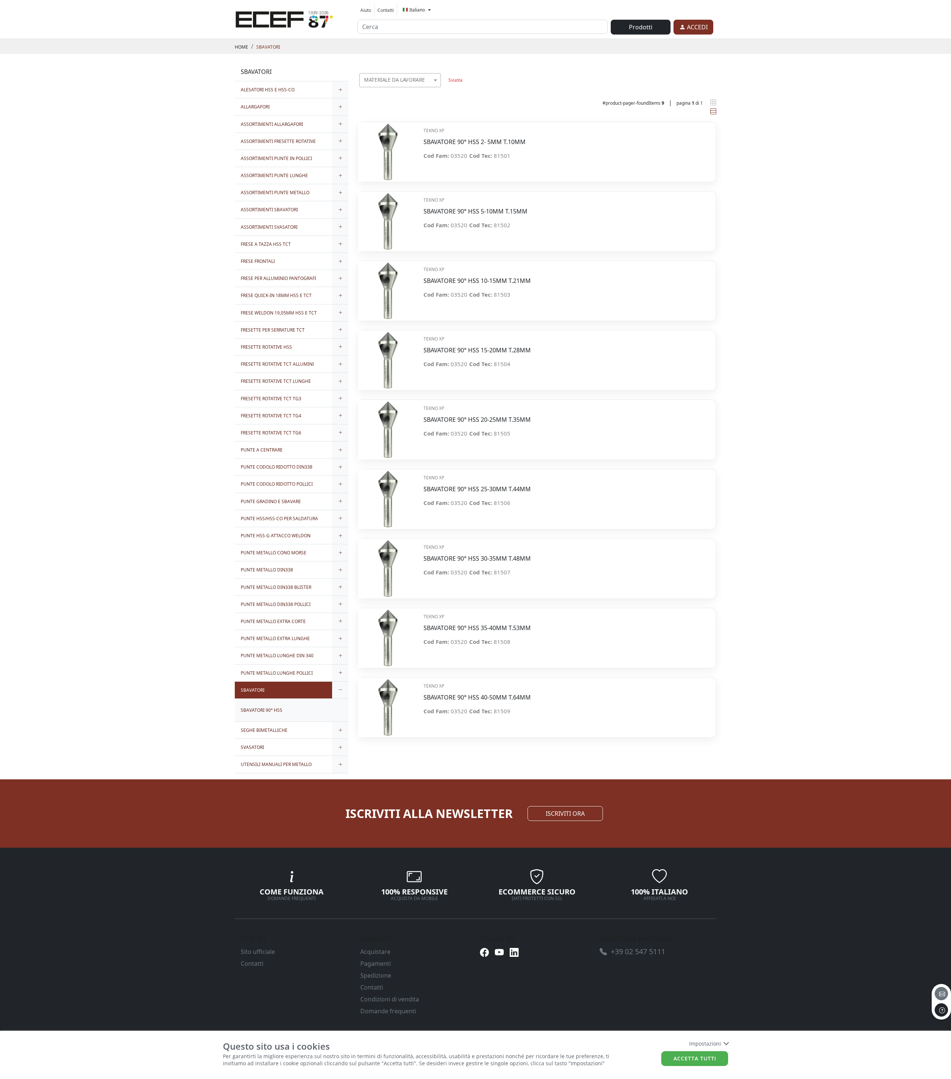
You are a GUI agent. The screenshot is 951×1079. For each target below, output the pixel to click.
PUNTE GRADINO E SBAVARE (271, 501)
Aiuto (365, 10)
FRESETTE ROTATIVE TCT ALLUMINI (277, 364)
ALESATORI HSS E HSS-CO (268, 90)
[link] (284, 18)
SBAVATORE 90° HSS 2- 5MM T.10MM (474, 142)
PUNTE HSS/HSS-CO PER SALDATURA (279, 518)
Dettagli (387, 147)
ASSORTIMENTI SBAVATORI (269, 209)
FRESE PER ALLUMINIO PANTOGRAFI (278, 278)
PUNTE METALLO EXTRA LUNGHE (275, 638)
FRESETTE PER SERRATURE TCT (273, 330)
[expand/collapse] (340, 89)
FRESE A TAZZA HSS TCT (266, 244)
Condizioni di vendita (389, 999)
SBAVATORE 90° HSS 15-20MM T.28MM (477, 350)
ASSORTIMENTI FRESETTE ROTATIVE (278, 141)
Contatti (385, 10)
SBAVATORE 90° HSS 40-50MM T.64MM (477, 697)
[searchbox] (437, 89)
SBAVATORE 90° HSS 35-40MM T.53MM (477, 628)
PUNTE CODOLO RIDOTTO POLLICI (277, 484)
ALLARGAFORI (255, 107)
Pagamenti (375, 963)
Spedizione (375, 975)
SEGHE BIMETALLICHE (264, 730)
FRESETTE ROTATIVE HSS (266, 347)
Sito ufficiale (258, 952)
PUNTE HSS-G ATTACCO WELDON (276, 535)
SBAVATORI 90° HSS (261, 710)
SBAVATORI (268, 47)
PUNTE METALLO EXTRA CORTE (273, 621)
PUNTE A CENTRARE (262, 450)
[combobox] (400, 80)
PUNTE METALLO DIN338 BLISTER (276, 587)
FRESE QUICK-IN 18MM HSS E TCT (276, 295)
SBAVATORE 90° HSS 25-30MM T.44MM (477, 489)
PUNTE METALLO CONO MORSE (273, 553)
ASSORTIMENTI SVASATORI (269, 227)
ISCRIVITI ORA (565, 813)
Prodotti (640, 27)
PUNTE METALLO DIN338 (267, 570)
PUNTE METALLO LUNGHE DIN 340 (277, 655)
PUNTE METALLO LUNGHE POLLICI (277, 673)
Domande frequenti (388, 1011)
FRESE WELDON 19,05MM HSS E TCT (279, 313)
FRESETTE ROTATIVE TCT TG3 (271, 398)
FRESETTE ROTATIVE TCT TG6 (271, 433)
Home (241, 47)
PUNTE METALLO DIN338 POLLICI (276, 604)
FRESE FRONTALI (258, 261)
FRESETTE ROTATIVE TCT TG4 (271, 416)
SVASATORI (252, 747)
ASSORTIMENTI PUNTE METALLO (275, 192)
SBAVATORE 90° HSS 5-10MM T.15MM (475, 211)
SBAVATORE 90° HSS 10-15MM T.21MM (477, 280)
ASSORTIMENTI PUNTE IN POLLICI (276, 158)
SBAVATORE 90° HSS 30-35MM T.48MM (477, 558)
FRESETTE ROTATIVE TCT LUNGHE (276, 381)
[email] (941, 993)
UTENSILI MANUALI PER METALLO (276, 764)
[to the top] (941, 1010)
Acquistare (375, 952)
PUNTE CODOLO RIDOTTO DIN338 (276, 467)
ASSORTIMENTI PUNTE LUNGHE (274, 175)
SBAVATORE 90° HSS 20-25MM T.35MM (477, 419)
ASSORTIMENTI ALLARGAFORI (272, 124)
